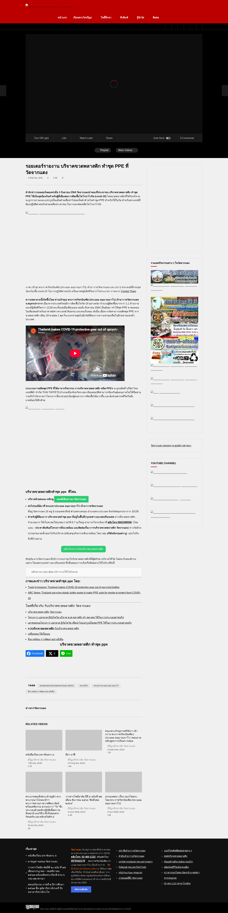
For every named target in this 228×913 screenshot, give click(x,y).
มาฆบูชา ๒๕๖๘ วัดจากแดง (42, 861)
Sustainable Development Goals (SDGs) (57, 686)
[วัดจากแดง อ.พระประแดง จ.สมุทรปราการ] (49, 6)
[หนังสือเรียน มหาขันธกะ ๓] (44, 740)
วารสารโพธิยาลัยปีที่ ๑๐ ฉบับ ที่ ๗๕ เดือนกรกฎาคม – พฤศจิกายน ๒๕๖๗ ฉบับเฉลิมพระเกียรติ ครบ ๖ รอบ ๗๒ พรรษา (47, 873)
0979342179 (78, 861)
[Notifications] (193, 26)
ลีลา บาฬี (70, 754)
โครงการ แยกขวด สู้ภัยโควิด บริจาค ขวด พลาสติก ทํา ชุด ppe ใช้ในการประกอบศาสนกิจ (76, 617)
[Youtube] (174, 26)
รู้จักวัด (140, 17)
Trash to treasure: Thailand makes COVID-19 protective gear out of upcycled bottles (73, 587)
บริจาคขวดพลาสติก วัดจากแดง (45, 612)
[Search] (199, 26)
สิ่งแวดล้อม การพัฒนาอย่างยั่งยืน (45, 639)
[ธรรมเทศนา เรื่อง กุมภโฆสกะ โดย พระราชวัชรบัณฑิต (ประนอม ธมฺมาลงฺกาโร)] (123, 782)
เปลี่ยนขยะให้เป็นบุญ (39, 634)
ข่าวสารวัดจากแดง (36, 708)
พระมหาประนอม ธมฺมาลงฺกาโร (106, 686)
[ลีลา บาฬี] (83, 740)
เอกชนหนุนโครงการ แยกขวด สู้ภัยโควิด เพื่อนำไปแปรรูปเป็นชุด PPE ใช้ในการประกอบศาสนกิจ (80, 623)
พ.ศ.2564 (84, 686)
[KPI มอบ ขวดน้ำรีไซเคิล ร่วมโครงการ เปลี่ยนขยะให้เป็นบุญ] (3, 90)
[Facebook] (168, 26)
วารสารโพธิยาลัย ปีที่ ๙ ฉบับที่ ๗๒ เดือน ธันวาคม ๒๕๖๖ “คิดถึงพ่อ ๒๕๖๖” (83, 800)
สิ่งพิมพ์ (124, 17)
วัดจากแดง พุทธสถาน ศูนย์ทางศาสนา (171, 445)
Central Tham (128, 291)
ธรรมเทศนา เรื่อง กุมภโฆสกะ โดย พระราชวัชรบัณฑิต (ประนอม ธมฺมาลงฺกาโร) (123, 800)
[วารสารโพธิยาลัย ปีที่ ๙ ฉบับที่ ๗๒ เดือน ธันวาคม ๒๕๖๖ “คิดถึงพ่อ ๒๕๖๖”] (83, 782)
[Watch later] (187, 26)
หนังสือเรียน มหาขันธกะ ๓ (40, 754)
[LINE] (181, 26)
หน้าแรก (62, 17)
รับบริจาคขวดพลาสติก (53, 628)
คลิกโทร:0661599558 (120, 522)
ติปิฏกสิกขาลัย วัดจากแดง (42, 760)
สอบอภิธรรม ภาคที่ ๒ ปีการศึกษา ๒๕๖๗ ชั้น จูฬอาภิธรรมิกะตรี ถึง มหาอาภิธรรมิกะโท (46, 888)
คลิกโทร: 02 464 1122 (83, 857)
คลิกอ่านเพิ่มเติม (81, 889)
